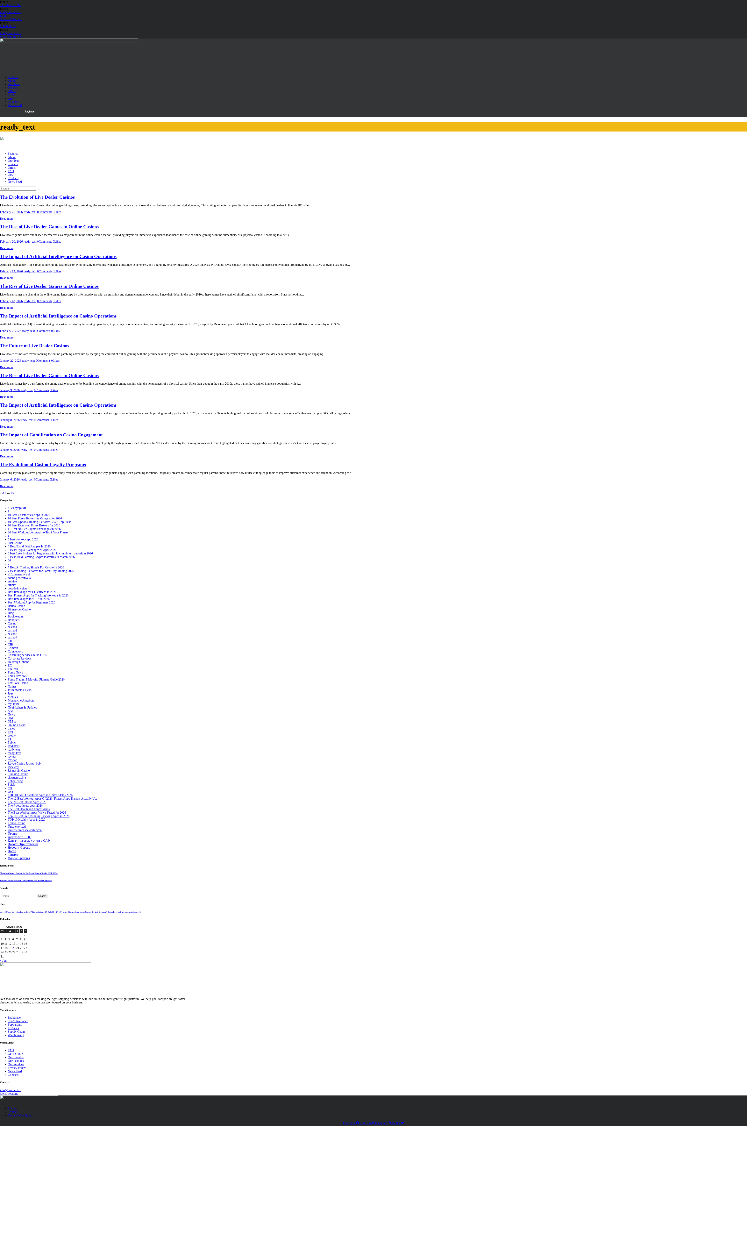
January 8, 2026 (10, 420)
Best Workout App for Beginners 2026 (31, 602)
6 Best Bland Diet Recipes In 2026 (29, 546)
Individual (27, 1201)
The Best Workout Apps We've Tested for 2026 (37, 812)
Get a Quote (15, 1053)
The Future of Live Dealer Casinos (34, 345)
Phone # (12, 1184)
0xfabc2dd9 (41, 912)
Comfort (13, 648)
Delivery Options (18, 662)
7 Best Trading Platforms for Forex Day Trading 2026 (41, 571)
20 (13, 948)
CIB (10, 644)
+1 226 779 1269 (10, 5)
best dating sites (17, 588)
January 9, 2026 (10, 390)
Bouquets (13, 620)
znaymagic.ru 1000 (19, 837)
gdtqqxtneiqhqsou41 (131, 912)
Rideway (13, 767)
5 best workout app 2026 (23, 539)
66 (9, 560)
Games (12, 686)
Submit (11, 1243)
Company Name (16, 1188)
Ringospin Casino (19, 770)
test (10, 788)
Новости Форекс (19, 847)
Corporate (27, 1217)
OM (10, 718)
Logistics (13, 1028)
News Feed (15, 1071)
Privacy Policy (17, 1067)
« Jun (3, 960)
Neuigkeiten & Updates (22, 707)
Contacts (13, 1074)
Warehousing (16, 1035)
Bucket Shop (29, 1206)
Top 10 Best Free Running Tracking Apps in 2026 (38, 816)
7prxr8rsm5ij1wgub (89, 912)
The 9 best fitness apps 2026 (25, 805)
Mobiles (13, 697)
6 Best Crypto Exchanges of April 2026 (32, 550)
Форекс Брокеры (19, 858)
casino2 (12, 630)
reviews (12, 760)
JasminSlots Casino (20, 690)
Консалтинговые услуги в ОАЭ (29, 840)
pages (11, 728)
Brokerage (14, 1017)
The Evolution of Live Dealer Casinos (37, 197)
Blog (11, 613)
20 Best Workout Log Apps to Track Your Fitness (38, 532)
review (12, 756)
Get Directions (9, 1093)
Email (10, 1180)
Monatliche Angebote (21, 700)
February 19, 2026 (11, 271)
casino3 (12, 634)
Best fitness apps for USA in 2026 (29, 599)
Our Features (16, 1060)
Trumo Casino (16, 823)
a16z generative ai (19, 574)
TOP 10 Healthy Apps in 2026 (26, 819)
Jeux (10, 693)
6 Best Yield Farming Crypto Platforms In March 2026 (41, 557)
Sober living (15, 781)
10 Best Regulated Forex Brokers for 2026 (34, 525)
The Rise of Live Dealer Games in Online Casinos (49, 226)
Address (12, 1192)
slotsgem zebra (17, 777)
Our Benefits (16, 1057)
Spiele (11, 784)
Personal (26, 1233)
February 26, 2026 (11, 212)
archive (12, 581)
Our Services (16, 1064)
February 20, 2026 (11, 241)
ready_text (30, 212)
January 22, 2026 (10, 360)
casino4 (12, 637)
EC (10, 665)
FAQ (11, 1050)
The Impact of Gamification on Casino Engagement (51, 434)
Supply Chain (16, 1031)
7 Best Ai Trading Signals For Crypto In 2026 (36, 567)
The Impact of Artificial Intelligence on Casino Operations (58, 256)
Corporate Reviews (20, 658)
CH (10, 641)
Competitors (15, 651)
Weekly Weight (15, 1239)
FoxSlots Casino (18, 683)
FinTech (13, 669)
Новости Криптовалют (23, 844)
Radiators (13, 746)
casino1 (12, 627)
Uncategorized (17, 826)
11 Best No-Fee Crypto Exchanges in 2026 (34, 529)
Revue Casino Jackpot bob (24, 763)
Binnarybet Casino (19, 609)
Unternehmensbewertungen (25, 830)
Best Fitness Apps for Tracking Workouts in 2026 (38, 595)
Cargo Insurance (18, 1021)
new (10, 711)
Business (26, 1228)
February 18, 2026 (11, 301)
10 (12, 492)
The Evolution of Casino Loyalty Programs (43, 464)
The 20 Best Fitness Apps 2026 (27, 802)
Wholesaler (28, 1212)
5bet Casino (15, 543)
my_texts (13, 704)
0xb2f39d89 (29, 912)
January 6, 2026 (10, 449)
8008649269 (8, 26)
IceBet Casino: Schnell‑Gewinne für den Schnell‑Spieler (26, 880)
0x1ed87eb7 (5, 912)
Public (12, 742)
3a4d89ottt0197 (55, 912)
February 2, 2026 (10, 330)
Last (47, 1174)
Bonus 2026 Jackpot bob (110, 912)
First (47, 1170)
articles (12, 585)
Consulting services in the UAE (27, 655)
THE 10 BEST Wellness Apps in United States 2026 (40, 795)
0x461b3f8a (17, 912)
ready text (14, 749)
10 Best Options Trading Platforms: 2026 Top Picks (39, 522)
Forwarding (15, 1024)
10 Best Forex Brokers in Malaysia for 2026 (35, 518)
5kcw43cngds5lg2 (71, 912)
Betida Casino (16, 606)
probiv (12, 735)
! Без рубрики (17, 508)
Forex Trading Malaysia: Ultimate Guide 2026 (36, 679)
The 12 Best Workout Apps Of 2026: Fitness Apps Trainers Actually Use (52, 798)
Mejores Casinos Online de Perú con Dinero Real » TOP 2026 (29, 873)
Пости (12, 851)
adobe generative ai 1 (21, 578)
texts (10, 791)
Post (10, 732)
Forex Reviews (17, 676)
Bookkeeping (16, 616)
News (11, 714)
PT (9, 739)
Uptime (12, 833)
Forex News (15, 672)
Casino (12, 623)
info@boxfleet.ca (10, 12)
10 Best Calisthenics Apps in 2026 (29, 515)
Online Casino (16, 725)
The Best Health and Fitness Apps (29, 809)
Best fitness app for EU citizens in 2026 (32, 592)
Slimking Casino (18, 774)
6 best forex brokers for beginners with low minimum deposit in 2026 (50, 553)
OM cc (12, 721)
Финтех (13, 854)
